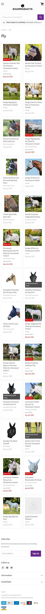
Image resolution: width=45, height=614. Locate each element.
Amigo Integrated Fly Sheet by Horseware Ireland (33, 326)
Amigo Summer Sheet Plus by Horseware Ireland (33, 104)
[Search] (40, 17)
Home (3, 30)
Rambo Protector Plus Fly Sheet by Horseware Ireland (11, 65)
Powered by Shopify (26, 598)
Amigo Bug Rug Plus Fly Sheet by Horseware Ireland (32, 141)
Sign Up (36, 554)
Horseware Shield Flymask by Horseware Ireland (32, 404)
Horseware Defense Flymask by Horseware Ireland (10, 479)
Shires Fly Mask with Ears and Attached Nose (11, 180)
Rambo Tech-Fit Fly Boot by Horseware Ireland (32, 443)
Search (3, 592)
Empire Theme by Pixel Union (10, 598)
